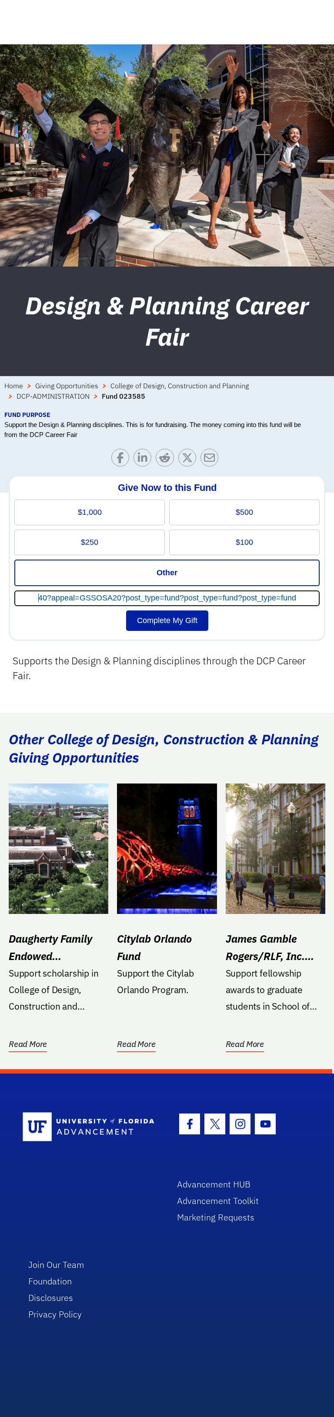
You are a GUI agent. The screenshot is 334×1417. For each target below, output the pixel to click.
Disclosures (50, 1298)
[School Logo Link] (89, 1127)
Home (13, 385)
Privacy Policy (55, 1314)
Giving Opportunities (66, 385)
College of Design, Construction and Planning (179, 385)
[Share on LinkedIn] (145, 460)
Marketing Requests (215, 1217)
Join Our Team (56, 1264)
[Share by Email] (211, 460)
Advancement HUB (213, 1184)
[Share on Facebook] (122, 460)
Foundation (50, 1281)
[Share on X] (189, 460)
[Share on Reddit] (167, 460)
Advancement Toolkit (218, 1201)
